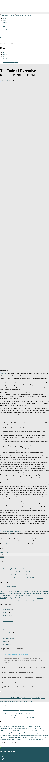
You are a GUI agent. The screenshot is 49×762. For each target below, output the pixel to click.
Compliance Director (7, 615)
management (37, 593)
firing (37, 591)
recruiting (3, 598)
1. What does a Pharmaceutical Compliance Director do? (18, 654)
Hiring (4, 629)
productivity (35, 595)
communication (13, 589)
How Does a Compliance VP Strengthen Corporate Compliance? (17, 574)
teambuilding (8, 600)
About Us (5, 54)
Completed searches (7, 609)
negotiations (14, 595)
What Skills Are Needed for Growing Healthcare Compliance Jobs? (18, 566)
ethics (21, 591)
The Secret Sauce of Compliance (10, 62)
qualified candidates (43, 595)
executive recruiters (26, 591)
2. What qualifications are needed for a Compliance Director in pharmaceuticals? (24, 667)
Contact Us (5, 56)
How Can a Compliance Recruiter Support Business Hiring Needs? (18, 577)
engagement (16, 591)
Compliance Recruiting (8, 621)
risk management (4, 552)
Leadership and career (8, 632)
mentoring (45, 593)
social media (40, 598)
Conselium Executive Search (13, 543)
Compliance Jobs (6, 618)
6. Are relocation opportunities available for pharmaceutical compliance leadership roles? (25, 687)
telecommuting (15, 600)
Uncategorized (4, 65)
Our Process (5, 58)
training (21, 600)
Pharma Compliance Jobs (8, 638)
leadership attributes (26, 593)
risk (19, 384)
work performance (36, 600)
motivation (7, 595)
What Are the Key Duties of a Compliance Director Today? (16, 569)
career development (27, 586)
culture (25, 589)
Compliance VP (6, 624)
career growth (35, 586)
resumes (25, 597)
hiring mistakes (42, 591)
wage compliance (26, 600)
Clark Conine (5, 80)
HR (12, 593)
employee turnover (9, 591)
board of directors (2, 726)
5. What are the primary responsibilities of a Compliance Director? (20, 682)
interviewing (17, 593)
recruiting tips (20, 598)
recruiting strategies (12, 598)
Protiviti (9, 533)
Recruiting (5, 641)
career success (42, 586)
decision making (31, 589)
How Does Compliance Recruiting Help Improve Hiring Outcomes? (18, 571)
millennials (2, 595)
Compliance (5, 612)
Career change (18, 586)
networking (19, 595)
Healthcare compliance (8, 627)
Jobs (4, 60)
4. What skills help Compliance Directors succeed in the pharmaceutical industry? (24, 677)
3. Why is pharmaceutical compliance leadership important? (19, 672)
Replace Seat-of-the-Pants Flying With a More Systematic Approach (16, 701)
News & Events (6, 635)
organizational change (27, 595)
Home (4, 52)
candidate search (11, 587)
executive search (33, 591)
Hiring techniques (7, 593)
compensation (21, 589)
